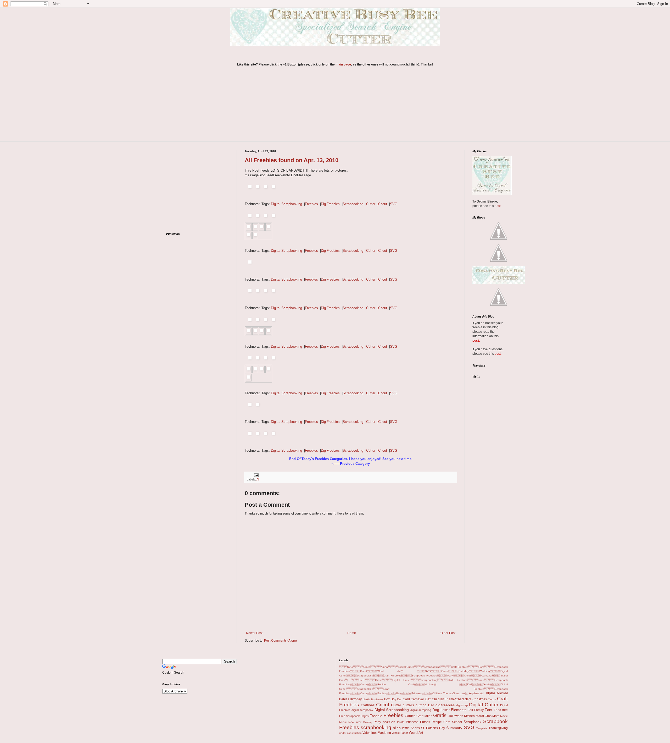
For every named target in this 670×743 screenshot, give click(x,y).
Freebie (376, 716)
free (505, 710)
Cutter (370, 204)
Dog (435, 710)
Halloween (455, 716)
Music (343, 722)
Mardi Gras (484, 716)
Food (497, 710)
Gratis (439, 715)
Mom (495, 716)
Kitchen (469, 716)
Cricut (382, 204)
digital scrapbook (362, 710)
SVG (393, 204)
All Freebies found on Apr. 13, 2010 (291, 160)
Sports (415, 728)
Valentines (369, 733)
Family (479, 710)
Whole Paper (400, 732)
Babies (344, 699)
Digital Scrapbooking (286, 204)
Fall (470, 710)
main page (343, 64)
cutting (421, 705)
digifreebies (445, 705)
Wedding (384, 733)
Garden (410, 716)
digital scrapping (420, 710)
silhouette (401, 728)
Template (481, 728)
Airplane (474, 693)
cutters (408, 705)
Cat (428, 699)
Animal (502, 693)
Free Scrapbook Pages (354, 716)
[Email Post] (256, 475)
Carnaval (417, 699)
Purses (425, 722)
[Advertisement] (335, 107)
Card (406, 699)
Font (488, 710)
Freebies (311, 204)
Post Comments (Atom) (280, 640)
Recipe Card (441, 722)
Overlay (367, 722)
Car (399, 699)
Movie (504, 716)
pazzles (389, 722)
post (498, 206)
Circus (492, 699)
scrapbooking (376, 727)
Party (377, 722)
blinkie (366, 699)
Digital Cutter (483, 704)
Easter (445, 710)
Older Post (447, 633)
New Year (354, 722)
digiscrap (462, 705)
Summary (454, 728)
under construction (350, 732)
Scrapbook (472, 722)
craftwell (368, 705)
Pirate (400, 722)
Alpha (490, 693)
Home (351, 633)
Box (387, 699)
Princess (412, 722)
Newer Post (254, 633)
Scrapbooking (353, 204)
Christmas (479, 699)
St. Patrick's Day (433, 728)
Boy (393, 699)
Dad (431, 705)
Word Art (416, 732)
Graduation (424, 716)
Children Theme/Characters (452, 699)
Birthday (356, 699)
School (457, 722)
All (257, 479)
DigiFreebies (330, 204)
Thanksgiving (498, 728)
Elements (458, 710)
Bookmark (377, 699)
